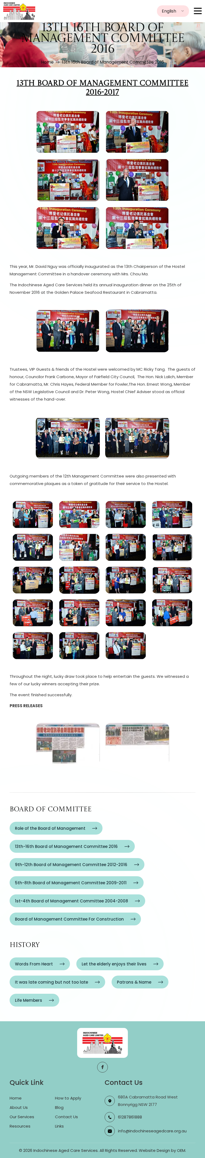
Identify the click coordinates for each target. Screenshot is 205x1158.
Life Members (28, 1000)
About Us (19, 1107)
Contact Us (66, 1117)
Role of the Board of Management (50, 828)
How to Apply (68, 1098)
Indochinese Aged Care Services (65, 1150)
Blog (59, 1107)
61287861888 (130, 1117)
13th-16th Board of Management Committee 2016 (66, 846)
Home (47, 62)
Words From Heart (34, 964)
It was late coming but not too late (51, 982)
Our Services (22, 1117)
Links (59, 1126)
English (169, 11)
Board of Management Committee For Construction (69, 919)
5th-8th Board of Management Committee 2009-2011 (71, 883)
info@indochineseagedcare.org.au (152, 1131)
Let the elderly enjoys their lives (114, 964)
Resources (20, 1126)
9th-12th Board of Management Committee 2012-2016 (71, 864)
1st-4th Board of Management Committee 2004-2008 (71, 901)
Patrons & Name (134, 982)
